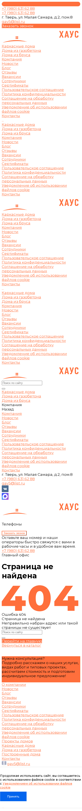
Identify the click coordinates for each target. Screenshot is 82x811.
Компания (12, 137)
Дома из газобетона (21, 129)
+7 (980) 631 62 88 (18, 551)
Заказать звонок (14, 533)
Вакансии (11, 76)
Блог (6, 68)
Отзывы (9, 72)
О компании (14, 684)
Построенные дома (21, 754)
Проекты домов (17, 741)
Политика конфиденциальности (34, 94)
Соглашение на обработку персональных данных (28, 100)
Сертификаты (15, 85)
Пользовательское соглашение (33, 89)
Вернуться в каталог (21, 645)
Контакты (11, 194)
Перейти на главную (22, 641)
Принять (13, 796)
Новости (10, 63)
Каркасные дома (18, 124)
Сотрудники (14, 81)
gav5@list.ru (13, 21)
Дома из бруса (16, 133)
